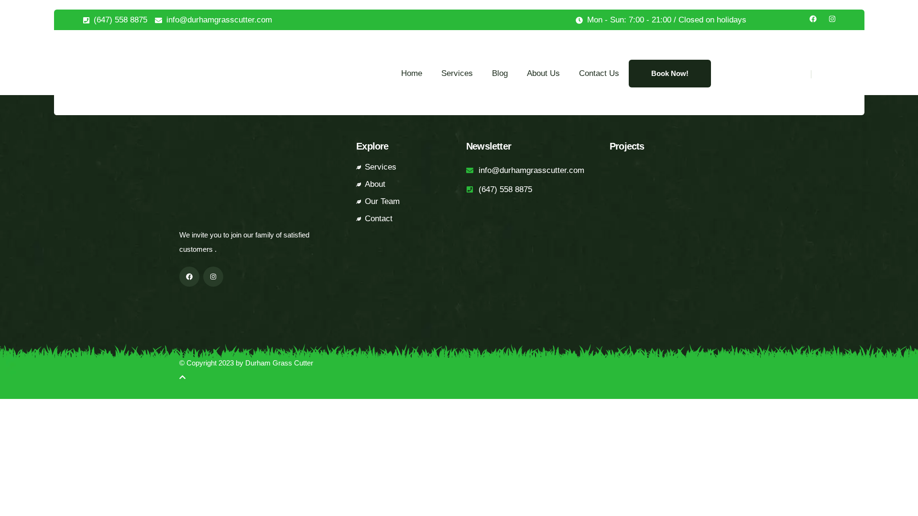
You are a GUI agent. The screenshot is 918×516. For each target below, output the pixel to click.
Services (457, 73)
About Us (543, 73)
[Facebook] (813, 18)
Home (411, 73)
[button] (823, 74)
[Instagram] (832, 18)
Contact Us (599, 73)
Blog (500, 73)
